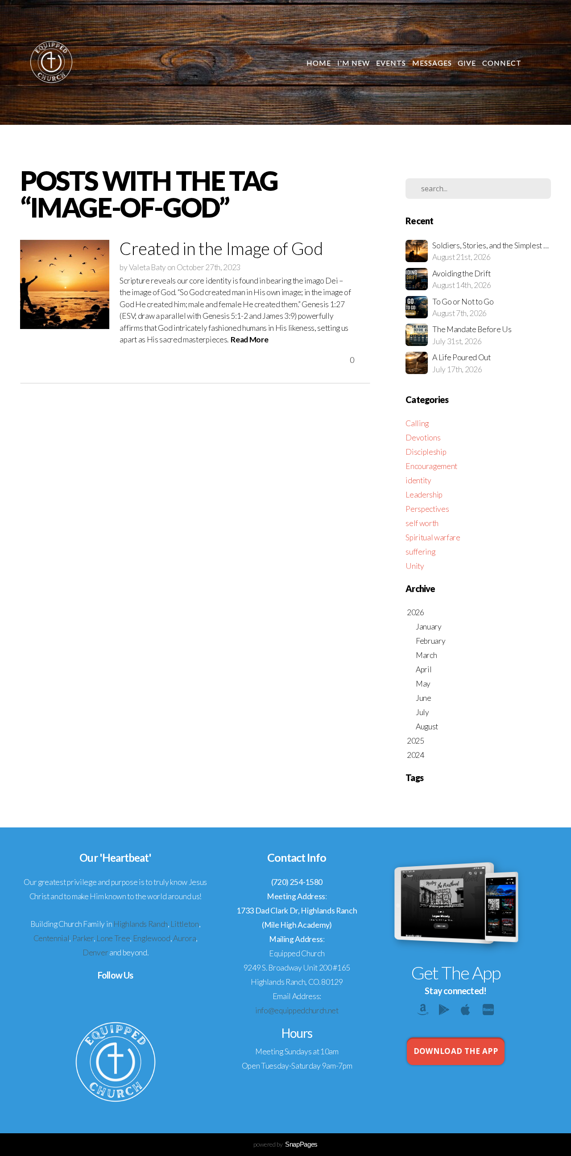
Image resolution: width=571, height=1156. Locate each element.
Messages (432, 62)
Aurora (184, 938)
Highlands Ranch (140, 924)
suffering (420, 551)
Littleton (184, 924)
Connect (502, 62)
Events (391, 62)
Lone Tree (113, 938)
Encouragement (431, 466)
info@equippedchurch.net (297, 1010)
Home (318, 62)
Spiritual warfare (432, 537)
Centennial (51, 938)
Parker (83, 938)
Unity (414, 566)
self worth (422, 523)
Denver (95, 952)
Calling (417, 423)
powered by (285, 1144)
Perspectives (427, 509)
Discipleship (425, 452)
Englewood (151, 938)
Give (467, 62)
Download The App (456, 1051)
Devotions (422, 437)
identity (418, 480)
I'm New (353, 62)
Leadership (424, 494)
